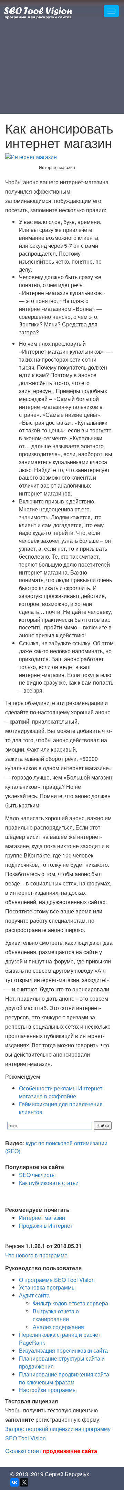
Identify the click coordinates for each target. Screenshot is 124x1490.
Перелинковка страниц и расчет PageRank (59, 1338)
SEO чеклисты (37, 1175)
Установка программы (47, 1287)
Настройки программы (48, 1390)
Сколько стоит (51, 1451)
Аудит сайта (34, 1295)
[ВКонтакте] (14, 1482)
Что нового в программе (36, 1255)
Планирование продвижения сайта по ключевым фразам (64, 1378)
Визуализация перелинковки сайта (63, 1350)
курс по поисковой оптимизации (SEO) (56, 1147)
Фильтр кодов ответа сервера (70, 1303)
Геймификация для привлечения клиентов (61, 1108)
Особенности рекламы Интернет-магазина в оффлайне (61, 1092)
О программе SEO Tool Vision (57, 1280)
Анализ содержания (58, 1327)
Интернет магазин (42, 1218)
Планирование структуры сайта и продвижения (62, 1362)
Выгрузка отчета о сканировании (56, 1315)
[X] (24, 1482)
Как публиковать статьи (49, 1183)
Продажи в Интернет (45, 1225)
